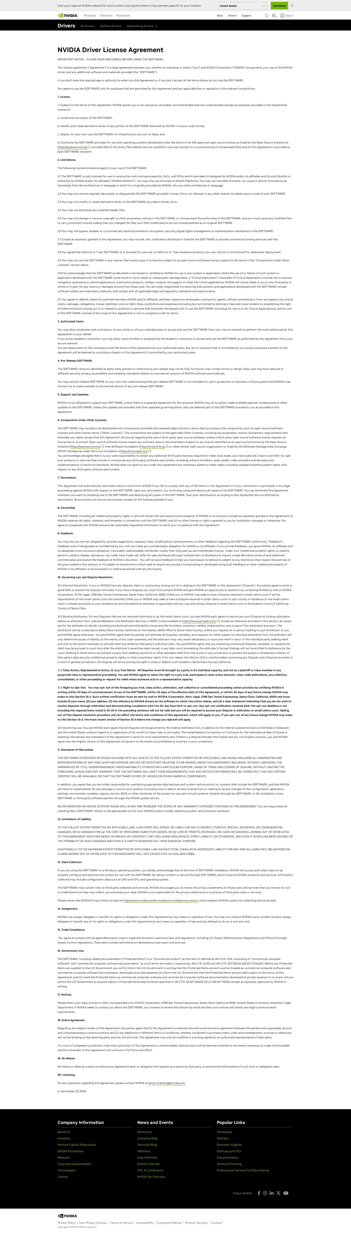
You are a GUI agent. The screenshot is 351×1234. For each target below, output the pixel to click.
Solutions (106, 15)
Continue (279, 5)
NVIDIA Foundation (71, 1151)
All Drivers (88, 26)
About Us (64, 1132)
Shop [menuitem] (220, 15)
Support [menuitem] (246, 15)
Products (90, 15)
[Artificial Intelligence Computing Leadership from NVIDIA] (68, 16)
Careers (63, 1176)
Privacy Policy (67, 1222)
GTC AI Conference (150, 1170)
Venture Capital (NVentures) (77, 1144)
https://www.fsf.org (152, 446)
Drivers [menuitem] (232, 15)
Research (64, 1157)
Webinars (143, 1151)
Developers (224, 1132)
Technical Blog (147, 1144)
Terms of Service (121, 1222)
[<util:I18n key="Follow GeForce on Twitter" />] (278, 1193)
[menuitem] (90, 15)
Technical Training (229, 1164)
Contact (216, 1222)
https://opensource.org (72, 147)
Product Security (196, 1222)
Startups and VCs (229, 1151)
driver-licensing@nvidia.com (166, 1083)
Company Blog (147, 1138)
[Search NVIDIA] (267, 15)
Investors (64, 1138)
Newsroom (144, 1132)
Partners (223, 1138)
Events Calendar (148, 1164)
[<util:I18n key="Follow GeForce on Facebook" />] (259, 1193)
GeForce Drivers (110, 26)
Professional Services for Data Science (243, 1170)
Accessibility (144, 1222)
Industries (123, 15)
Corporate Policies (169, 1222)
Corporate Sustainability (74, 1164)
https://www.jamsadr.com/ (199, 621)
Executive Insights (229, 1144)
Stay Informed (147, 1157)
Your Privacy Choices (93, 1222)
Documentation (227, 1157)
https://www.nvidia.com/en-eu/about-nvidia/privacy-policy (160, 900)
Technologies (67, 1170)
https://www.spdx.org (133, 451)
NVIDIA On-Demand (151, 1176)
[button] (274, 16)
